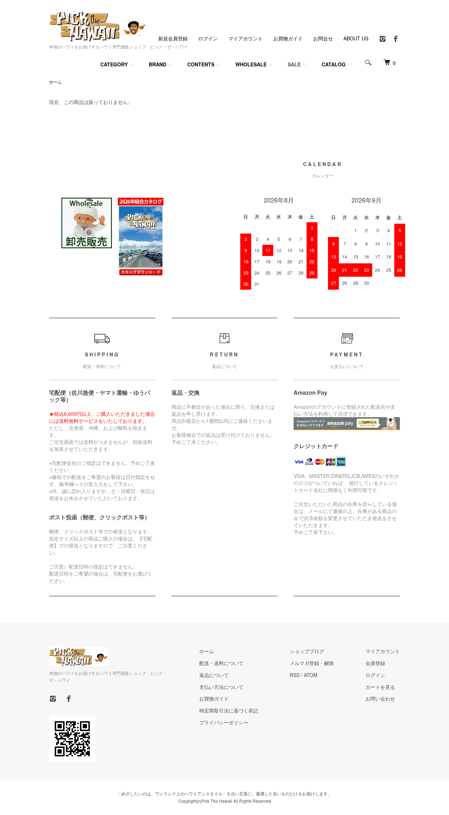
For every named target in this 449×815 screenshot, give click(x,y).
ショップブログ (307, 651)
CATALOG (334, 64)
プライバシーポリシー (223, 722)
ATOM (310, 674)
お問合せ (323, 38)
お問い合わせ (380, 698)
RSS (295, 674)
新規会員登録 (173, 38)
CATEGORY (114, 64)
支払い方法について (221, 686)
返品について (214, 674)
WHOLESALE (251, 64)
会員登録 (375, 662)
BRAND (157, 64)
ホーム (55, 82)
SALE (294, 64)
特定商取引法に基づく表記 (228, 710)
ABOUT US (355, 38)
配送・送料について (221, 662)
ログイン (208, 38)
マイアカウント (245, 38)
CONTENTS (200, 64)
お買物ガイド (288, 38)
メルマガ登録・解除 (312, 662)
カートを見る (380, 686)
